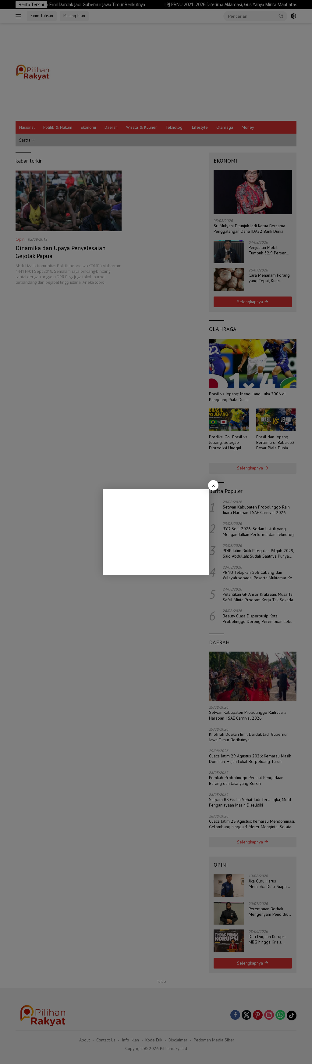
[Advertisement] (156, 532)
